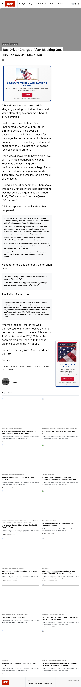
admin (14, 383)
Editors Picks (6, 44)
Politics (67, 428)
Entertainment (14, 44)
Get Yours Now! (67, 378)
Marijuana (38, 366)
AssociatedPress (40, 350)
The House (14, 522)
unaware (10, 369)
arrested (5, 366)
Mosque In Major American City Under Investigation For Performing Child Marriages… (60, 478)
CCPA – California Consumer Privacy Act (39, 681)
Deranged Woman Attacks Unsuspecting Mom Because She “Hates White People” (59, 664)
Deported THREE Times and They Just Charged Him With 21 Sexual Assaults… (60, 618)
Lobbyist (59, 428)
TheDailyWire (21, 350)
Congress (11, 520)
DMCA (40, 683)
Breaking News (45, 428)
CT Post (6, 353)
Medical (63, 428)
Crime (3, 568)
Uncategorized (12, 428)
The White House (27, 522)
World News (19, 428)
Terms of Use (33, 683)
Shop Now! (27, 94)
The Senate (19, 522)
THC (4, 369)
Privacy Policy (48, 683)
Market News (35, 520)
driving (22, 366)
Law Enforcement (13, 474)
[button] (2, 4)
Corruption (44, 474)
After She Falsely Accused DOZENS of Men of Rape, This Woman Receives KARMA (19, 432)
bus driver (14, 366)
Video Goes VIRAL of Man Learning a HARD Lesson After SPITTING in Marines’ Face (58, 572)
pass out (46, 366)
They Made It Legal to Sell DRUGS (14, 617)
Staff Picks (8, 522)
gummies (29, 366)
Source (6, 360)
